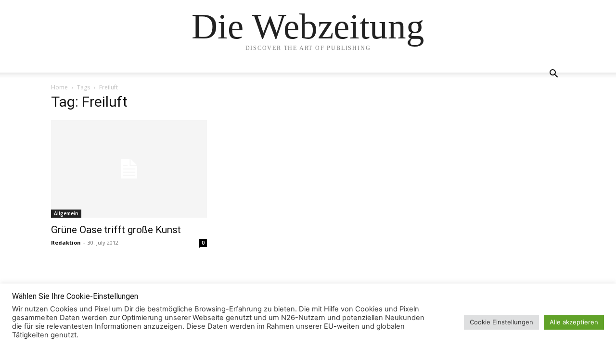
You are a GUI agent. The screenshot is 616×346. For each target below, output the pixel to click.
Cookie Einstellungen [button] (501, 322)
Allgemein (66, 213)
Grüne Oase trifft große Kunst (116, 229)
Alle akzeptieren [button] (574, 322)
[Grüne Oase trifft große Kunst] (129, 169)
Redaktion (66, 242)
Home (59, 87)
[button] (553, 74)
